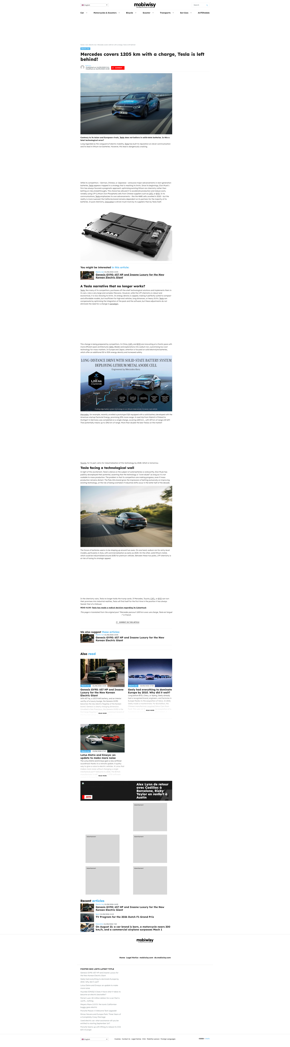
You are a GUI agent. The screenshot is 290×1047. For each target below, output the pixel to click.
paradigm (114, 304)
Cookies (118, 1039)
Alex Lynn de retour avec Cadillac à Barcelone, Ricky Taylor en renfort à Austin (152, 791)
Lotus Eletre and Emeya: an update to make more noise (98, 756)
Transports (165, 13)
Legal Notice (132, 957)
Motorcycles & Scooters (105, 13)
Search (196, 5)
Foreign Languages (168, 1039)
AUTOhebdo (204, 13)
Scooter (146, 13)
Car (82, 13)
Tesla (122, 137)
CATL (151, 193)
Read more (102, 713)
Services (184, 13)
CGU (144, 1039)
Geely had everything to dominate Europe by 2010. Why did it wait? (150, 691)
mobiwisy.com (146, 957)
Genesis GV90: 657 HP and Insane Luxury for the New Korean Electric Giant (130, 276)
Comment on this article (129, 622)
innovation (109, 202)
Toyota (83, 463)
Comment (118, 68)
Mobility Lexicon (153, 1039)
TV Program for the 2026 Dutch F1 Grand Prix (125, 916)
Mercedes (84, 414)
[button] (94, 4)
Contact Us (126, 1039)
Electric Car (92, 45)
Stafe (207, 1039)
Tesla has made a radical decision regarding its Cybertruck (119, 607)
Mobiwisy (88, 65)
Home (82, 45)
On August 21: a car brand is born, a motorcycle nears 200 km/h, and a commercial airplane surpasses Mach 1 (133, 928)
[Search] (207, 5)
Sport (98, 914)
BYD (158, 193)
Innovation (99, 924)
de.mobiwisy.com (162, 957)
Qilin (112, 347)
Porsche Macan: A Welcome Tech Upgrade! (98, 1011)
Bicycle (129, 13)
